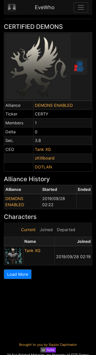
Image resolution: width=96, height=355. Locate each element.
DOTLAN (43, 166)
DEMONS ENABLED (54, 105)
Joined (46, 229)
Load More (17, 274)
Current (28, 229)
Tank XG (43, 149)
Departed (66, 229)
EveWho (45, 7)
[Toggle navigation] (81, 7)
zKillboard (45, 158)
